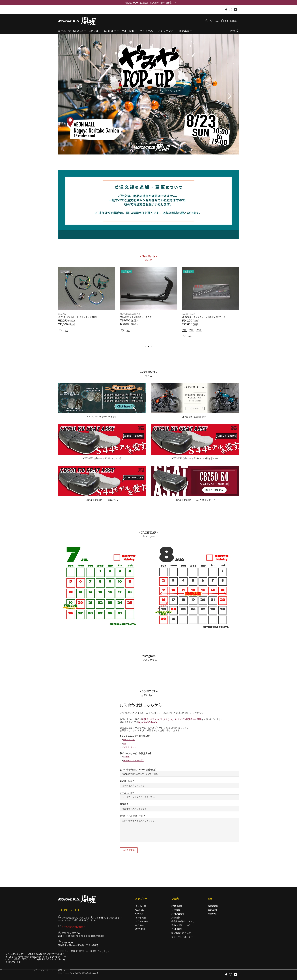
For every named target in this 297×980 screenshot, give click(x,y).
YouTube (212, 909)
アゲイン (62, 314)
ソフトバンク (129, 747)
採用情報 (175, 917)
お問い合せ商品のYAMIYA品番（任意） (138, 769)
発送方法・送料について (182, 921)
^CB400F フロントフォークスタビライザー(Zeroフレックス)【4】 (210, 318)
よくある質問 (98, 917)
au (124, 743)
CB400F (139, 913)
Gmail (126, 756)
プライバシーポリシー (182, 936)
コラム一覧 (140, 906)
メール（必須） (126, 792)
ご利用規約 (176, 929)
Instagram (213, 906)
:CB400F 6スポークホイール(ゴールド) (76, 317)
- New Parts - (148, 258)
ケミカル (139, 925)
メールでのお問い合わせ (73, 926)
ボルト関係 (140, 917)
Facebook (212, 913)
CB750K (139, 909)
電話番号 (124, 804)
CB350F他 (140, 929)
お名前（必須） (126, 781)
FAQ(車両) (176, 906)
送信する (130, 850)
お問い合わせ (177, 913)
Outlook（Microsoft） (133, 760)
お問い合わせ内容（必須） (132, 816)
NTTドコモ (129, 739)
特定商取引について (181, 933)
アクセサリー (141, 921)
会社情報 (175, 909)
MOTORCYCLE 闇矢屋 (77, 21)
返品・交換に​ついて (180, 925)
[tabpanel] (148, 94)
